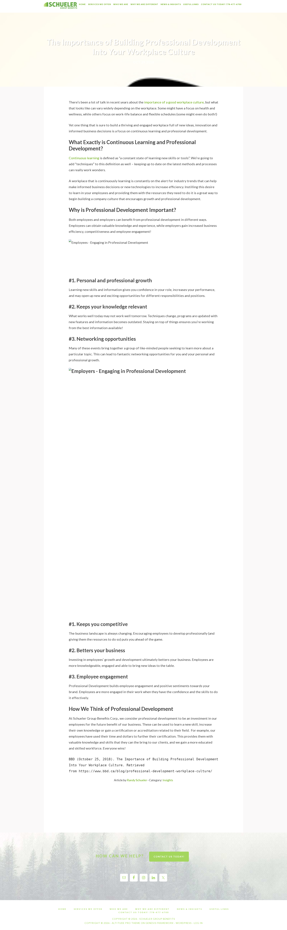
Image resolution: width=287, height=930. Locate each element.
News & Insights (189, 909)
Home (62, 909)
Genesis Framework (159, 923)
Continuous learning (84, 158)
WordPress (184, 923)
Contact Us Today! (169, 856)
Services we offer (88, 909)
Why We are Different (152, 909)
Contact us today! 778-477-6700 (143, 912)
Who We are (119, 909)
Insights (168, 780)
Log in (198, 923)
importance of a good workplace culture (174, 102)
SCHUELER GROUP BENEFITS (60, 6)
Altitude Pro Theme (126, 923)
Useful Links (219, 909)
